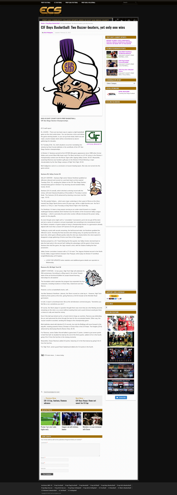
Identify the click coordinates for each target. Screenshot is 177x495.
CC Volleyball (72, 490)
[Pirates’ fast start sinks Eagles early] (50, 425)
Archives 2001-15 (46, 485)
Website (43, 468)
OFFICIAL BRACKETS (94, 144)
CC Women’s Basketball (49, 490)
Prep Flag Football (72, 2)
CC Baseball (112, 488)
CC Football (58, 2)
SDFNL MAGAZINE (124, 91)
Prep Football (45, 2)
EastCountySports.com (51, 392)
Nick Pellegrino (48, 32)
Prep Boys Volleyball (74, 488)
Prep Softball (94, 485)
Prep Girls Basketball (124, 485)
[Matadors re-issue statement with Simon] (92, 425)
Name (43, 457)
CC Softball (62, 490)
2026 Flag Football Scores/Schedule (124, 61)
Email (43, 463)
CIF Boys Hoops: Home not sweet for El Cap (86, 401)
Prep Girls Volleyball (88, 2)
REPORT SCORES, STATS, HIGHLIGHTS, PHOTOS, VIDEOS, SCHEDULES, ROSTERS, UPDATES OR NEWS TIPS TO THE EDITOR (119, 42)
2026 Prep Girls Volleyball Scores (126, 70)
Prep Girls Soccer (60, 488)
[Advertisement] (100, 11)
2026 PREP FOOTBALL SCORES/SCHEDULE (125, 52)
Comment (44, 442)
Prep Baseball (83, 485)
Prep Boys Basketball (53, 23)
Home (43, 23)
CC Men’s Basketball (124, 488)
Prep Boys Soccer (47, 488)
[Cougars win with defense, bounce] (71, 425)
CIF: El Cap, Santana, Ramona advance (55, 401)
